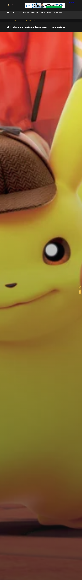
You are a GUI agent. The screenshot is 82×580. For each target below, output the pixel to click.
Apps (20, 12)
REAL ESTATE (49, 12)
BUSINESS (14, 12)
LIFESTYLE (43, 12)
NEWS (8, 12)
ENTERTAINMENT (34, 12)
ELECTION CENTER (58, 12)
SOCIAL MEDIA (26, 12)
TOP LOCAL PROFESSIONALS (13, 17)
